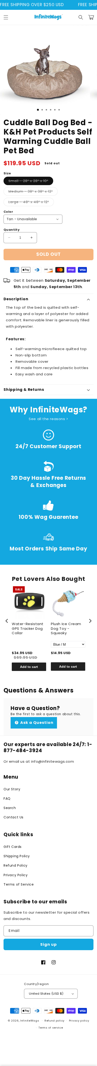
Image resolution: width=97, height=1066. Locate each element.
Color (8, 211)
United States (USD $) (46, 993)
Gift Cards (13, 846)
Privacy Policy (16, 875)
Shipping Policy (17, 856)
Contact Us (14, 817)
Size (7, 173)
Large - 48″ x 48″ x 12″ (31, 202)
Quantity (12, 229)
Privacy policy (79, 1020)
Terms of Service (19, 884)
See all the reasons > (48, 418)
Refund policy (54, 1020)
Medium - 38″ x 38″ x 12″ (33, 192)
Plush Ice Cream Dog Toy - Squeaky (66, 628)
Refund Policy (16, 865)
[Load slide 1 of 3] (38, 110)
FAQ (7, 798)
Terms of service (50, 1027)
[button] (6, 17)
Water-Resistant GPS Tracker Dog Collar (28, 628)
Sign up (48, 944)
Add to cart (29, 667)
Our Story (12, 789)
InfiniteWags (29, 1020)
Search (10, 808)
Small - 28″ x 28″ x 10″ (30, 181)
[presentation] (7, 621)
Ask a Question (36, 722)
